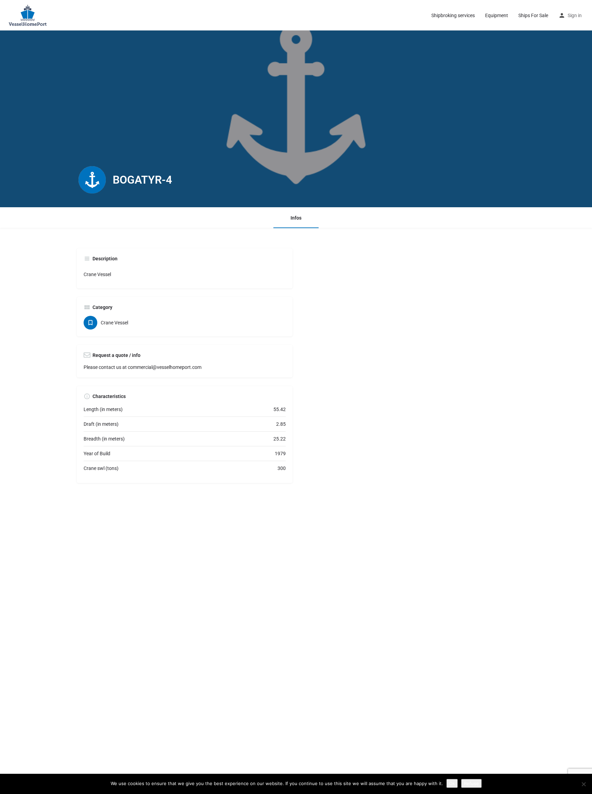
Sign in (575, 15)
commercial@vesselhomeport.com (164, 367)
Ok (452, 783)
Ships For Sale (533, 15)
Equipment (496, 15)
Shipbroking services (453, 15)
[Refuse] (583, 784)
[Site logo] (29, 14)
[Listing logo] (92, 180)
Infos (296, 218)
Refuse (471, 783)
